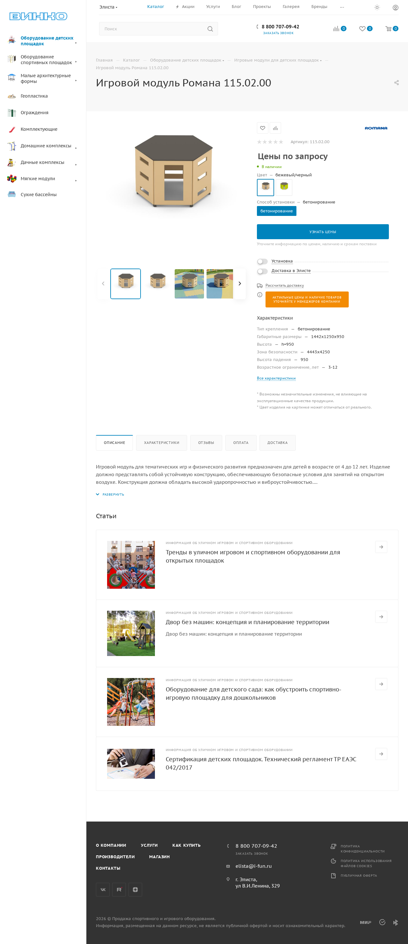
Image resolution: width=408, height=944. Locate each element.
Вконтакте (103, 889)
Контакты (108, 868)
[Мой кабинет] (395, 8)
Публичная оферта (359, 876)
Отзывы (206, 442)
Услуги (149, 845)
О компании (111, 845)
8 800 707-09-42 (280, 27)
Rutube (119, 889)
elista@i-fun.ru (254, 866)
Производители (115, 856)
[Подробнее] (381, 547)
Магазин (159, 856)
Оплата (241, 442)
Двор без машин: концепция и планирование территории (247, 622)
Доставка (277, 442)
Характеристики (161, 442)
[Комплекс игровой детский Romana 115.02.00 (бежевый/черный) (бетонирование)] (172, 187)
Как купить (186, 845)
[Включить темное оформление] (377, 7)
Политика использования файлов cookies (366, 863)
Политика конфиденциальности (363, 848)
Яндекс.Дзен (135, 889)
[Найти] (210, 28)
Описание (114, 442)
